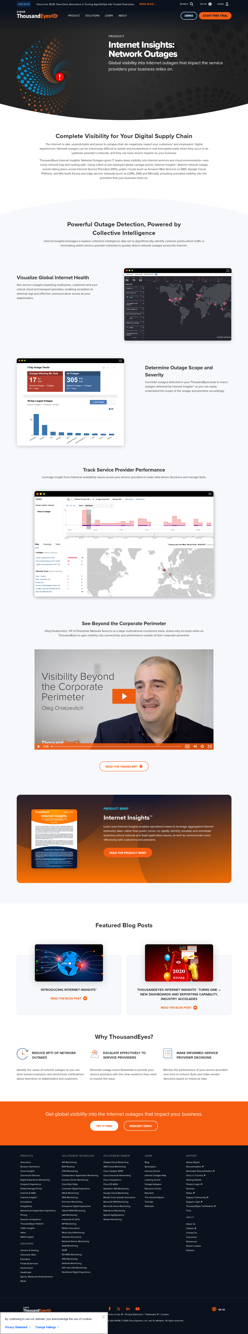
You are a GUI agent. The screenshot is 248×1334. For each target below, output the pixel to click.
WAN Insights (27, 1237)
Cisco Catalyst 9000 (113, 1171)
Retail (23, 1281)
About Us (190, 1224)
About (122, 15)
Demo (189, 16)
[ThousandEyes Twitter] (118, 1309)
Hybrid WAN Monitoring (73, 1210)
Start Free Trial (215, 16)
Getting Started (193, 1180)
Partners (190, 1250)
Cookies (165, 1314)
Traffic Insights (27, 1228)
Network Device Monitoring (75, 1241)
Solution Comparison (30, 1219)
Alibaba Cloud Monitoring (115, 1162)
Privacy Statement (134, 1314)
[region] (54, 1323)
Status (189, 1193)
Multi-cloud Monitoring (73, 1232)
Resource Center (153, 1188)
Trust (188, 1210)
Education (25, 1259)
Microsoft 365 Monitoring (115, 1202)
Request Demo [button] (141, 1126)
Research (149, 1193)
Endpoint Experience (30, 1184)
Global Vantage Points (31, 1188)
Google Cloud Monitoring (115, 1193)
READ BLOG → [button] (148, 4)
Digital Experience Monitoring (35, 1180)
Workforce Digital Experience (76, 1272)
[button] (205, 4)
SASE (64, 1250)
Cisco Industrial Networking (117, 1175)
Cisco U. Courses (195, 1175)
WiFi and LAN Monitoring (74, 1267)
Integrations (26, 1206)
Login (220, 4)
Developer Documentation (199, 1171)
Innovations (26, 1202)
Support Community (196, 1197)
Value (23, 1232)
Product (74, 15)
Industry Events (152, 1171)
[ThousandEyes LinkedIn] (128, 1309)
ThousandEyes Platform (32, 1223)
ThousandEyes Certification (200, 1206)
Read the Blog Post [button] (66, 998)
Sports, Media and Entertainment (36, 1276)
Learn (109, 15)
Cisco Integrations (112, 1180)
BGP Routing (68, 1166)
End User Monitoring (72, 1202)
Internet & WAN (28, 1193)
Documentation (194, 1166)
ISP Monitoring (69, 1223)
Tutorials (149, 1202)
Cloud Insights (27, 1171)
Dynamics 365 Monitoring (116, 1188)
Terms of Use (114, 1314)
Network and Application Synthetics (38, 1210)
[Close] (103, 1317)
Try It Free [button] (104, 1126)
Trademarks (151, 1314)
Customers (191, 1237)
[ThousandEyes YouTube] (137, 1309)
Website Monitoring (72, 1263)
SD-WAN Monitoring (72, 1254)
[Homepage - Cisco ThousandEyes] (41, 15)
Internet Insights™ (29, 1197)
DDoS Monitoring (70, 1193)
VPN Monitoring (70, 1259)
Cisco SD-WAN (110, 1184)
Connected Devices (30, 1175)
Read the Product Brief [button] (127, 853)
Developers (150, 1166)
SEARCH (184, 4)
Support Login (193, 1202)
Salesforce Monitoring (114, 1210)
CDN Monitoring (70, 1171)
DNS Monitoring (70, 1197)
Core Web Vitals (70, 1184)
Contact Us (191, 1232)
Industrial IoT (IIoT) (71, 1219)
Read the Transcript (122, 767)
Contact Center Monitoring (75, 1180)
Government (26, 1268)
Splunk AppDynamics (113, 1215)
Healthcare (25, 1272)
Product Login (193, 1184)
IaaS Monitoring (69, 1215)
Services (190, 1188)
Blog (147, 1162)
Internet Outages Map (155, 1175)
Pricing (23, 1215)
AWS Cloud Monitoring (114, 1166)
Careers (190, 1228)
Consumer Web (28, 1254)
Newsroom (191, 1241)
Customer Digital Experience (76, 1188)
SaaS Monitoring (70, 1245)
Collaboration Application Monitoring (80, 1175)
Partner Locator (193, 1246)
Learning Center (153, 1180)
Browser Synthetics (30, 1166)
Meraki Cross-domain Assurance (119, 1197)
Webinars (149, 1206)
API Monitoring (69, 1162)
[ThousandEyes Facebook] (109, 1309)
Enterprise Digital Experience (76, 1206)
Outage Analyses (153, 1184)
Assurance (25, 1162)
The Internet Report (154, 1197)
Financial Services (29, 1263)
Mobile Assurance (71, 1228)
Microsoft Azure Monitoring (116, 1206)
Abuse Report (193, 1162)
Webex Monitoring (112, 1219)
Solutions (92, 15)
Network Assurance (71, 1237)
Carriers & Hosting (29, 1250)
